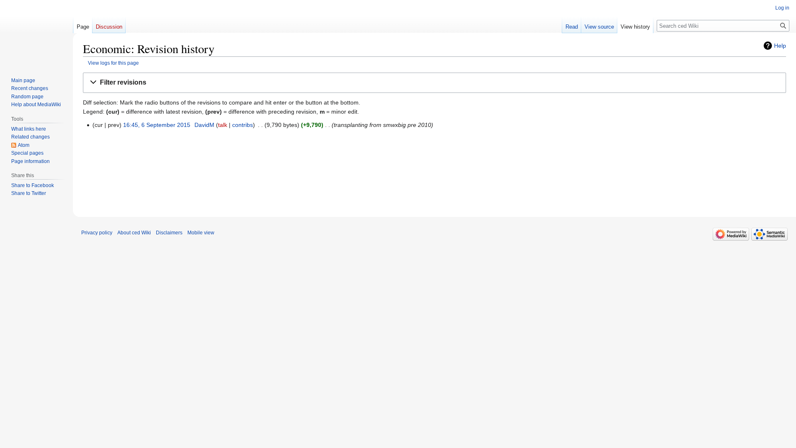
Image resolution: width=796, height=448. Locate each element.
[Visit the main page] (36, 33)
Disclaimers (169, 233)
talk (222, 125)
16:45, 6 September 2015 (156, 125)
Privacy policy (96, 233)
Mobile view (200, 233)
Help (780, 45)
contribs (242, 125)
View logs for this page (113, 63)
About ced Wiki (134, 233)
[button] (434, 83)
